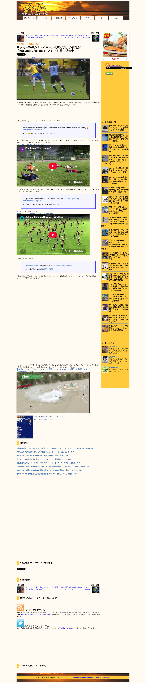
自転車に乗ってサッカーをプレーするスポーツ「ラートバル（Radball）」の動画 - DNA (48, 463)
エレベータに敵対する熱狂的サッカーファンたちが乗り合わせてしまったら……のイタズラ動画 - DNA (53, 466)
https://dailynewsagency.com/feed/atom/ (35, 614)
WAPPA (112, 357)
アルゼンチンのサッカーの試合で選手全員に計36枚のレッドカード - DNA (43, 455)
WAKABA (113, 367)
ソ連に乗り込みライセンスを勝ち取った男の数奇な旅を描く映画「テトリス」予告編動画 (118, 287)
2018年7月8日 (56, 204)
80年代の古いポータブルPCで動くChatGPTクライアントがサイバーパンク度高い (119, 256)
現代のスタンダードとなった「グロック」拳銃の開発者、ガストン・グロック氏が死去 (118, 200)
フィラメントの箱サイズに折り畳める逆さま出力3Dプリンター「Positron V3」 (118, 308)
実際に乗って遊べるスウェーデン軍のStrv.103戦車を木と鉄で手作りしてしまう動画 (118, 210)
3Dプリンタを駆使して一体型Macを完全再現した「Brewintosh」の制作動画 (119, 148)
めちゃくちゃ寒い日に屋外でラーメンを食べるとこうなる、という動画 (118, 170)
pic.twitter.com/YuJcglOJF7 (32, 201)
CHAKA (112, 347)
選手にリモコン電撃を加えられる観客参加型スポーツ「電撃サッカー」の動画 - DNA (47, 474)
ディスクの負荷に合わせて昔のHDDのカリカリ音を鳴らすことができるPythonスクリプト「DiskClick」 (114, 160)
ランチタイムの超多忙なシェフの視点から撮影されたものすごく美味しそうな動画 (118, 318)
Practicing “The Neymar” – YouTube (30, 144)
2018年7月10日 (47, 269)
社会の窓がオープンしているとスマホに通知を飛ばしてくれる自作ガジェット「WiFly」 (118, 233)
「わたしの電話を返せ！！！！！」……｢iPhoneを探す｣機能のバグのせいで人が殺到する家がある (114, 244)
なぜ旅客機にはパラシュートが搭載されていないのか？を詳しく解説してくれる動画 (118, 138)
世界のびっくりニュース (27, 44)
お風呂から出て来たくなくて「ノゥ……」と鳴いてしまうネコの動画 (118, 128)
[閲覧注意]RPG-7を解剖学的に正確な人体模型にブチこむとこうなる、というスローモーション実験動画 (114, 221)
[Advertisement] (73, 26)
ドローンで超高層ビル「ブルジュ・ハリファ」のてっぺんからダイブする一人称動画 (118, 298)
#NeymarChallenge (32, 265)
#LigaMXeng (74, 198)
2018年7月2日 (50, 133)
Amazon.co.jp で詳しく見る (43, 419)
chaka (33, 57)
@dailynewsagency (68, 628)
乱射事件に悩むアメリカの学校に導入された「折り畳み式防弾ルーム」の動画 (118, 266)
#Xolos (67, 198)
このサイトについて (64, 677)
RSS (97, 677)
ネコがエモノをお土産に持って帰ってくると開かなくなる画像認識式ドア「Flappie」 (118, 180)
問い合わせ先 (105, 677)
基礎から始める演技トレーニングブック (48, 416)
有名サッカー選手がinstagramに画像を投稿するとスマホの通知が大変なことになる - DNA (49, 470)
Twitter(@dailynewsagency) (83, 677)
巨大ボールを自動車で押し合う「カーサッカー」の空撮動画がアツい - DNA (44, 459)
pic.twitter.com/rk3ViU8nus (32, 130)
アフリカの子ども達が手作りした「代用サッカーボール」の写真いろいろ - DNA (45, 452)
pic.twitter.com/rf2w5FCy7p (63, 265)
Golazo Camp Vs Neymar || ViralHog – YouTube (35, 213)
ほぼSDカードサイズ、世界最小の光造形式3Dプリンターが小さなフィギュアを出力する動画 (119, 277)
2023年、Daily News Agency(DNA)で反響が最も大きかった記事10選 (119, 190)
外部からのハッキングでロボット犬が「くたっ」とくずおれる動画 (118, 328)
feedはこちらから (115, 66)
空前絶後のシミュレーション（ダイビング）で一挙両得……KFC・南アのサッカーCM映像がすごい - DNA (55, 448)
